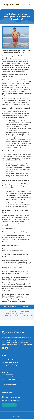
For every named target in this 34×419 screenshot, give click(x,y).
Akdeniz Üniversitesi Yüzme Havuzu (13, 377)
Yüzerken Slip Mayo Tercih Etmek (13, 313)
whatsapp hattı (9, 405)
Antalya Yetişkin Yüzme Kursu (11, 362)
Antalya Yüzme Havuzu (9, 384)
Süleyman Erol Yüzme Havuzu (11, 379)
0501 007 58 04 (12, 397)
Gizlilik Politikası (16, 416)
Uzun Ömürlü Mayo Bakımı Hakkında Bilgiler (16, 311)
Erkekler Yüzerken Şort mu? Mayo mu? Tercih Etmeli (18, 315)
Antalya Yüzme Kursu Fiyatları (11, 365)
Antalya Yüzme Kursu (11, 5)
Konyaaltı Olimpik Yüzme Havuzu (12, 382)
